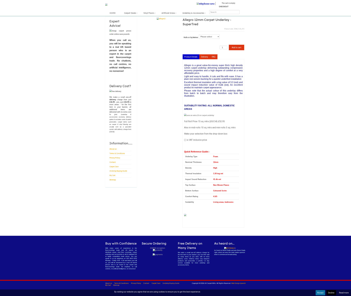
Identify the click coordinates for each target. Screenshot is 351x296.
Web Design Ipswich (238, 283)
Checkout (224, 7)
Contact (112, 162)
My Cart (112, 175)
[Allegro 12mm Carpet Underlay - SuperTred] (161, 18)
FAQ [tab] (213, 57)
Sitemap (112, 180)
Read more (344, 293)
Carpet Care (114, 166)
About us (113, 149)
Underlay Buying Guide (118, 171)
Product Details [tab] (190, 57)
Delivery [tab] (204, 57)
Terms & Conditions (117, 153)
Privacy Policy (114, 158)
